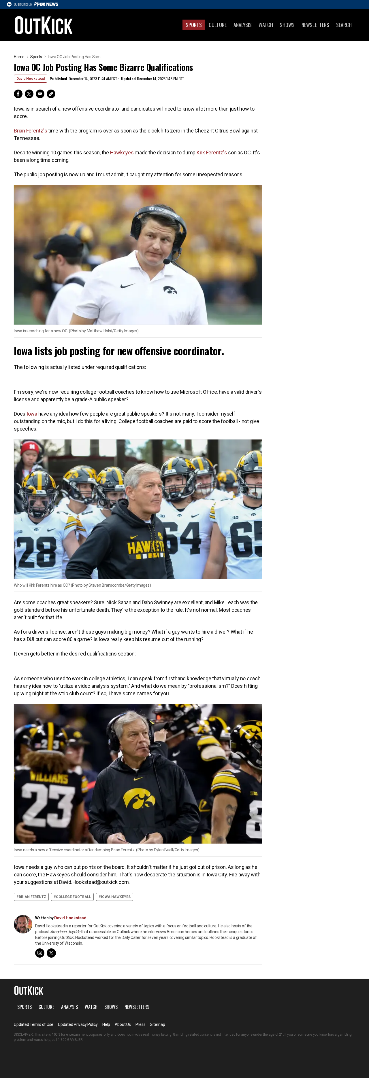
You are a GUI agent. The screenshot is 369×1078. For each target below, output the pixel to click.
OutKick (44, 25)
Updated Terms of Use (33, 1024)
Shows (287, 25)
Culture (218, 25)
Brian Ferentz (32, 897)
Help (106, 1024)
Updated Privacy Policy (78, 1024)
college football (73, 897)
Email (40, 94)
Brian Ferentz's (30, 131)
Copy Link (51, 94)
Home (19, 56)
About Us (123, 1024)
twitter (51, 953)
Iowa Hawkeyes (116, 897)
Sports (194, 25)
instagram (39, 953)
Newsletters (315, 25)
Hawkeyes (122, 152)
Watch (266, 25)
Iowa (32, 414)
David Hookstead (30, 79)
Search (344, 25)
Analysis (243, 25)
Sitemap (157, 1024)
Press (140, 1024)
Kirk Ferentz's (212, 152)
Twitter (29, 94)
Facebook (18, 94)
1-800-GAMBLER (70, 1040)
